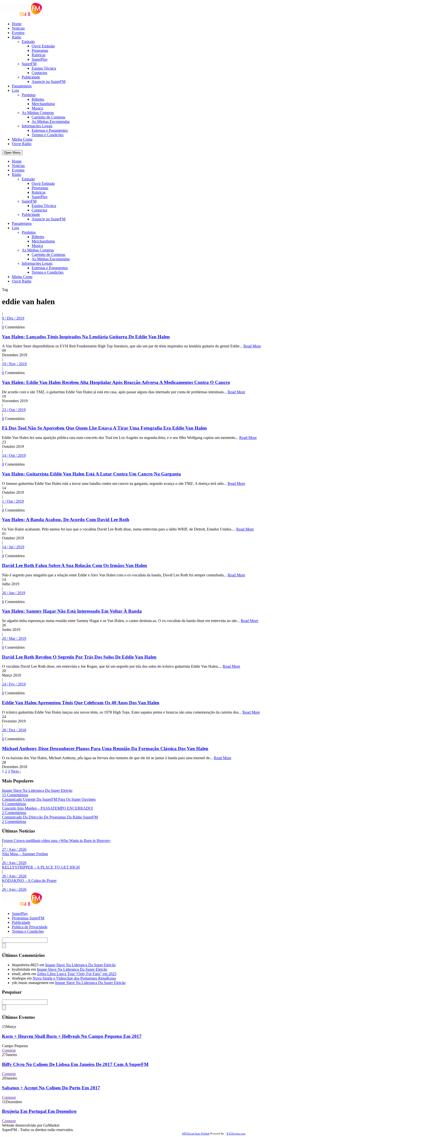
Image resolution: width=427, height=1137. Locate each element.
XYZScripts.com (235, 1133)
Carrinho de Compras (48, 117)
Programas (40, 50)
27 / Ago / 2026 (14, 849)
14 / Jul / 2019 (13, 547)
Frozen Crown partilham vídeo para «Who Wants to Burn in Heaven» (56, 840)
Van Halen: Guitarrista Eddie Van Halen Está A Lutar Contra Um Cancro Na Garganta (91, 473)
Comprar (9, 1050)
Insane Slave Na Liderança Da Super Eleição (37, 790)
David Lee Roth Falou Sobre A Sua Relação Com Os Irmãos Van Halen (74, 565)
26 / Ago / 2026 (14, 863)
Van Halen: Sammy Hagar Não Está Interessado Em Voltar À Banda (72, 611)
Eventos (18, 33)
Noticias (18, 28)
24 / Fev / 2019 (14, 684)
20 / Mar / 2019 (14, 638)
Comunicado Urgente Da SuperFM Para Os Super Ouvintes (49, 799)
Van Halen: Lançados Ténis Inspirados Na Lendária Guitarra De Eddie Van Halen (86, 336)
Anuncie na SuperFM (48, 81)
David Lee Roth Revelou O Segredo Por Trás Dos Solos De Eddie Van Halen (79, 657)
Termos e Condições (48, 135)
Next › (16, 771)
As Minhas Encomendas (51, 121)
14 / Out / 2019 (14, 455)
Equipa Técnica (44, 68)
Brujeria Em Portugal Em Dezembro (39, 1111)
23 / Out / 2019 (14, 410)
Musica (37, 108)
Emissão (28, 41)
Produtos (29, 95)
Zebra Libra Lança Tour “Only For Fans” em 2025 (76, 974)
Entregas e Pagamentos (50, 130)
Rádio (16, 37)
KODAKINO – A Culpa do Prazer (29, 880)
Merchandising (43, 104)
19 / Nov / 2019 (14, 364)
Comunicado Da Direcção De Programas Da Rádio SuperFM (50, 817)
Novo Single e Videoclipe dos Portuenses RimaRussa (74, 978)
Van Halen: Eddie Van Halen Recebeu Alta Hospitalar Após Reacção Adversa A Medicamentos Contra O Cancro (116, 382)
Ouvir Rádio (21, 144)
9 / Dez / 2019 (13, 318)
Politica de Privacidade (29, 927)
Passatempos (22, 86)
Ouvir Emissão (43, 46)
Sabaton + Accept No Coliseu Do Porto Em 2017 (51, 1087)
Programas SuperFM (28, 918)
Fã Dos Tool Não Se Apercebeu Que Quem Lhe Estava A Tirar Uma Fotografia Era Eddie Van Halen (104, 428)
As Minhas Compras (38, 113)
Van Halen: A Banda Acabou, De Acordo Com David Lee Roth (65, 519)
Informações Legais (37, 126)
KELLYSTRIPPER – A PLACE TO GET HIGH (41, 867)
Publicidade (31, 77)
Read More (252, 346)
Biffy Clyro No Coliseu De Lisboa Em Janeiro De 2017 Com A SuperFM (75, 1064)
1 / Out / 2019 (13, 501)
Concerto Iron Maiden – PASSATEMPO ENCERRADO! (47, 808)
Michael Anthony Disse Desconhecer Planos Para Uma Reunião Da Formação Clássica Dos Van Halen (105, 748)
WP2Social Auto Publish (196, 1133)
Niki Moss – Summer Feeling (25, 854)
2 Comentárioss (14, 813)
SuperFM (29, 64)
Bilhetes (38, 99)
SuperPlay (40, 59)
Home (16, 24)
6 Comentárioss (14, 804)
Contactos (39, 73)
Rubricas (38, 55)
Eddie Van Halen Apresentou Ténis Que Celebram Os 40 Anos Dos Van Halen (80, 702)
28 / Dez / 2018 (14, 730)
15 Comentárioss (15, 795)
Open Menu (12, 152)
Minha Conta (22, 139)
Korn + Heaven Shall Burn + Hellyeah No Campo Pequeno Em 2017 (72, 1036)
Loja (15, 90)
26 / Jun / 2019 (13, 593)
